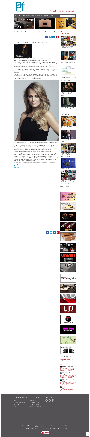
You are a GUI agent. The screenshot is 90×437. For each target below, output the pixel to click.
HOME (16, 15)
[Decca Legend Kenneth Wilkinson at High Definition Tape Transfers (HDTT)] (68, 148)
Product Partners (35, 404)
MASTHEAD (46, 15)
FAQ (52, 15)
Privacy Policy (34, 410)
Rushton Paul (24, 34)
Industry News (34, 400)
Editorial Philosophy (36, 406)
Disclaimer (33, 412)
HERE (48, 60)
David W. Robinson (66, 359)
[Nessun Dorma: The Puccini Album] (68, 134)
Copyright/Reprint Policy (37, 408)
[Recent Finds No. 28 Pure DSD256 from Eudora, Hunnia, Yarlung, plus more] (68, 175)
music (62, 188)
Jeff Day (64, 372)
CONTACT (39, 15)
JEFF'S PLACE (33, 421)
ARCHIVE (33, 15)
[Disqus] (37, 183)
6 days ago (70, 384)
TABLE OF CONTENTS (24, 15)
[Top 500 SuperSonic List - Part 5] (68, 121)
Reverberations (34, 402)
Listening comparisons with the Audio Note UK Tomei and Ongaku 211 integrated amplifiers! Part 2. (68, 369)
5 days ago (70, 370)
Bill (63, 366)
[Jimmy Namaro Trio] (68, 163)
